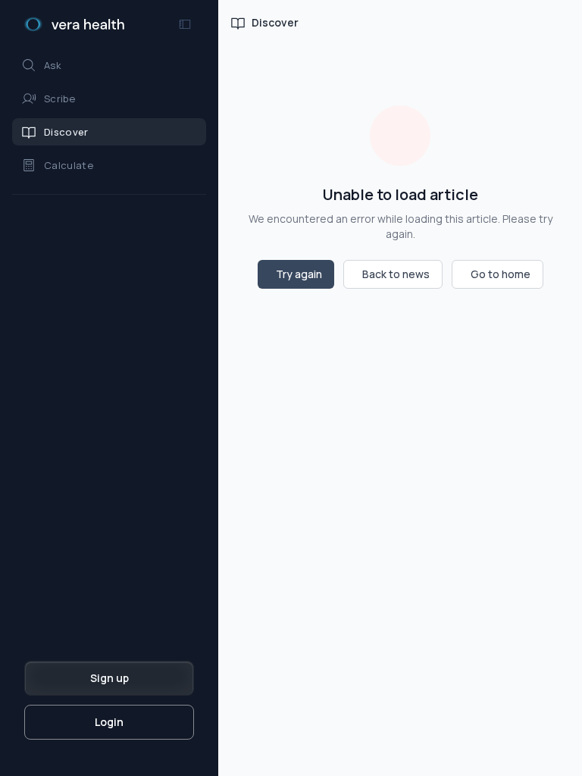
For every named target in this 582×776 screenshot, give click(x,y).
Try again (299, 274)
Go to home (500, 274)
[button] (109, 65)
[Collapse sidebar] (185, 24)
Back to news (396, 274)
